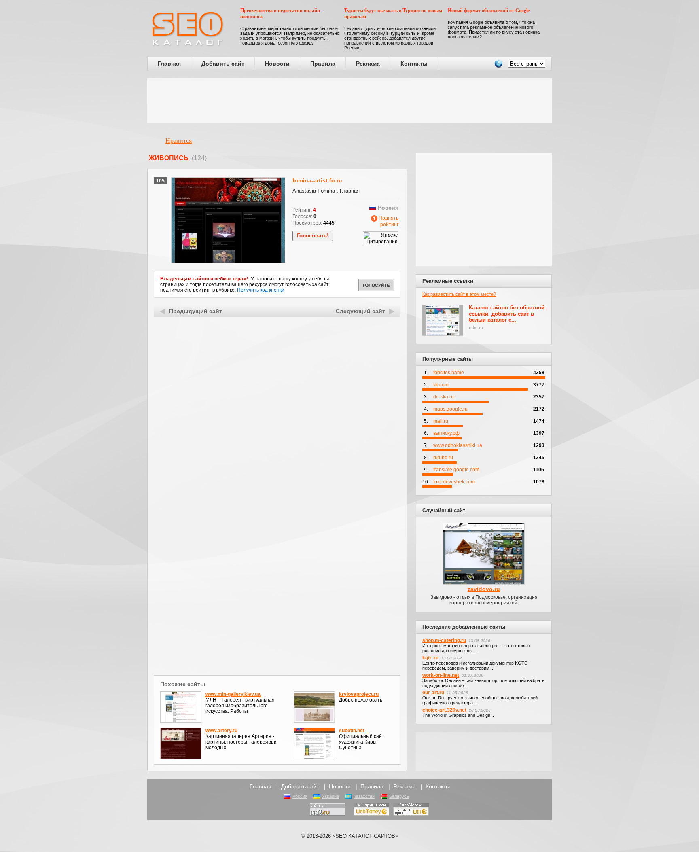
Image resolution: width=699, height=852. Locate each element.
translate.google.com (456, 470)
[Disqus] (277, 568)
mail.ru (440, 421)
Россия (299, 796)
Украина (330, 796)
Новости (277, 63)
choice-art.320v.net (444, 710)
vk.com (441, 385)
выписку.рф (446, 433)
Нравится (178, 140)
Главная (169, 63)
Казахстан (364, 796)
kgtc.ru (430, 658)
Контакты (414, 63)
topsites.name (448, 372)
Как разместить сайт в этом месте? (459, 294)
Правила (322, 63)
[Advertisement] (349, 101)
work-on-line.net (440, 675)
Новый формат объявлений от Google (489, 10)
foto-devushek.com (454, 482)
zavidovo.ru (484, 589)
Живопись (169, 158)
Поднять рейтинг (388, 221)
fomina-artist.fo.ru (317, 180)
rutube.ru (443, 457)
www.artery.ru (221, 730)
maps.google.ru (450, 409)
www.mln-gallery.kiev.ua (233, 694)
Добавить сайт (222, 63)
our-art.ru (433, 692)
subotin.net (351, 730)
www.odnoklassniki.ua (457, 445)
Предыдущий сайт (195, 311)
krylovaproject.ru (359, 694)
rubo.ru (476, 327)
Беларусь (399, 796)
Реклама (368, 63)
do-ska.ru (443, 397)
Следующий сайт (360, 311)
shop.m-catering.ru (444, 640)
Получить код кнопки (260, 290)
